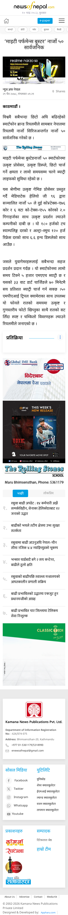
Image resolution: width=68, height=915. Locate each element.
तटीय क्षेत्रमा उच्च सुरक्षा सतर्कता (35, 528)
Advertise (24, 896)
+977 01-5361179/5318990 (27, 745)
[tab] (20, 493)
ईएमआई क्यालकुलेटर (48, 792)
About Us (10, 896)
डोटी (22, 29)
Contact (38, 896)
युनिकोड (41, 779)
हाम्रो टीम (44, 849)
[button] (61, 21)
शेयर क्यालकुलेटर (46, 786)
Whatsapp (21, 806)
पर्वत (34, 29)
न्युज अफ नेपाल (11, 89)
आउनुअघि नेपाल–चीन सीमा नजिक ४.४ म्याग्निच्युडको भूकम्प (34, 545)
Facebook (21, 781)
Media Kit (52, 896)
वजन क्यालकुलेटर (46, 804)
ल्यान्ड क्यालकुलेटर (47, 798)
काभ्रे (10, 29)
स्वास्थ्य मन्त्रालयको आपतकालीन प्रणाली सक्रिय (35, 579)
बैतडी (59, 29)
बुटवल (46, 29)
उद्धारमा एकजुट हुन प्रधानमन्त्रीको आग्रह (34, 596)
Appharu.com (48, 912)
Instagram (21, 798)
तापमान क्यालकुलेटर (48, 810)
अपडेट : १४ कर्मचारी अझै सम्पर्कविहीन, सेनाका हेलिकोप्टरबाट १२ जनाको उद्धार (35, 508)
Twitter (19, 789)
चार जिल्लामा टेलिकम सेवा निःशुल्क (34, 613)
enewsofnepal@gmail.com (28, 751)
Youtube (17, 814)
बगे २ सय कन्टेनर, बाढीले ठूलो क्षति (33, 562)
